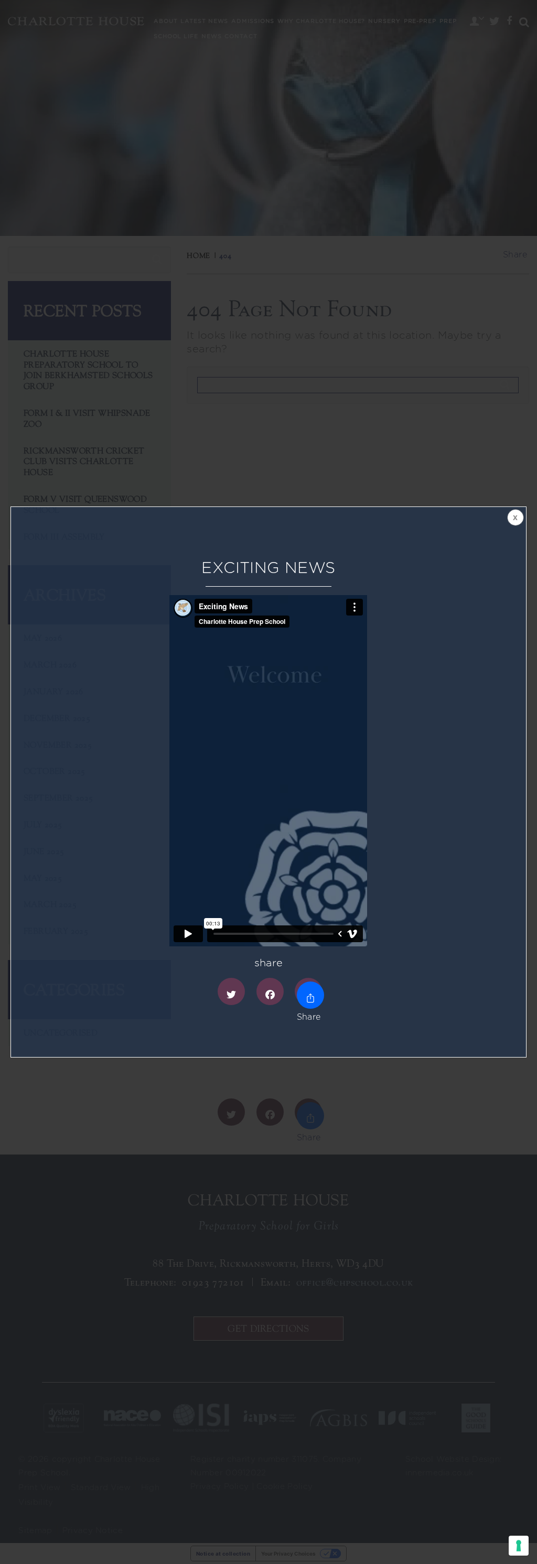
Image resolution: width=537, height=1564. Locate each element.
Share (308, 991)
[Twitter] (231, 991)
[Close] (514, 518)
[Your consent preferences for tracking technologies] (519, 1546)
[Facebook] (270, 991)
